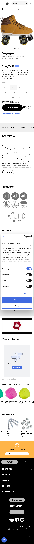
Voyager (18, 9)
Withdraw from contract (9, 461)
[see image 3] (19, 48)
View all (28, 384)
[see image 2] (18, 48)
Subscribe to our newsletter (17, 454)
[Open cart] (30, 3)
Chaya (6, 9)
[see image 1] (16, 48)
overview (21, 128)
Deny (17, 306)
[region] (17, 30)
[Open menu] (2, 3)
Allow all (17, 300)
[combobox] (19, 3)
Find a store (16, 500)
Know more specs (8, 78)
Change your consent (25, 526)
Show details (24, 294)
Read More (8, 172)
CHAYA (12, 9)
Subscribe (17, 512)
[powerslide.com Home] (7, 3)
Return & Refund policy (29, 529)
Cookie (5, 528)
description (8, 128)
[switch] (29, 274)
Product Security (24, 178)
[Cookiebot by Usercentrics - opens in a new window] (24, 236)
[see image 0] (15, 48)
